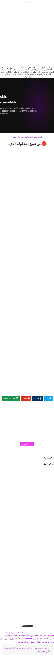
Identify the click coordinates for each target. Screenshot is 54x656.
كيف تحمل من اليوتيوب (14, 632)
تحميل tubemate (47, 639)
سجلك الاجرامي (20, 648)
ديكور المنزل (16, 639)
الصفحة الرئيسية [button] (27, 444)
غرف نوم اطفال (42, 642)
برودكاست (27, 451)
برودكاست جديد (9, 629)
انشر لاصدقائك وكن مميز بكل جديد (27, 137)
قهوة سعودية (27, 1)
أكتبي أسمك (29, 648)
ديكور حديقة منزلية (26, 642)
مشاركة (36, 398)
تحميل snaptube (31, 639)
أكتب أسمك (47, 648)
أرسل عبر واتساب (9, 398)
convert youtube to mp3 (43, 635)
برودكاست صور (23, 629)
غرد (47, 398)
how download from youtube (18, 635)
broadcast (30, 632)
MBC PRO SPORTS (45, 632)
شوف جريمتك (39, 648)
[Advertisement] (27, 6)
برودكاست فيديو (37, 629)
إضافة (25, 398)
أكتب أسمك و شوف (9, 648)
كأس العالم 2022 (43, 651)
